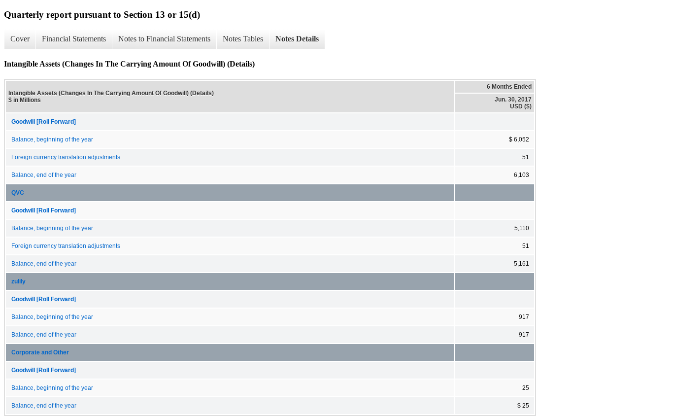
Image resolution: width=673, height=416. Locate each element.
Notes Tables (243, 39)
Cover (20, 39)
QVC (17, 193)
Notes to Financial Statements (164, 39)
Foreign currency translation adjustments (65, 157)
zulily (18, 281)
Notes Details (297, 39)
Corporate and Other (40, 352)
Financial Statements (74, 39)
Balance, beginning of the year (52, 139)
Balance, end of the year (43, 175)
